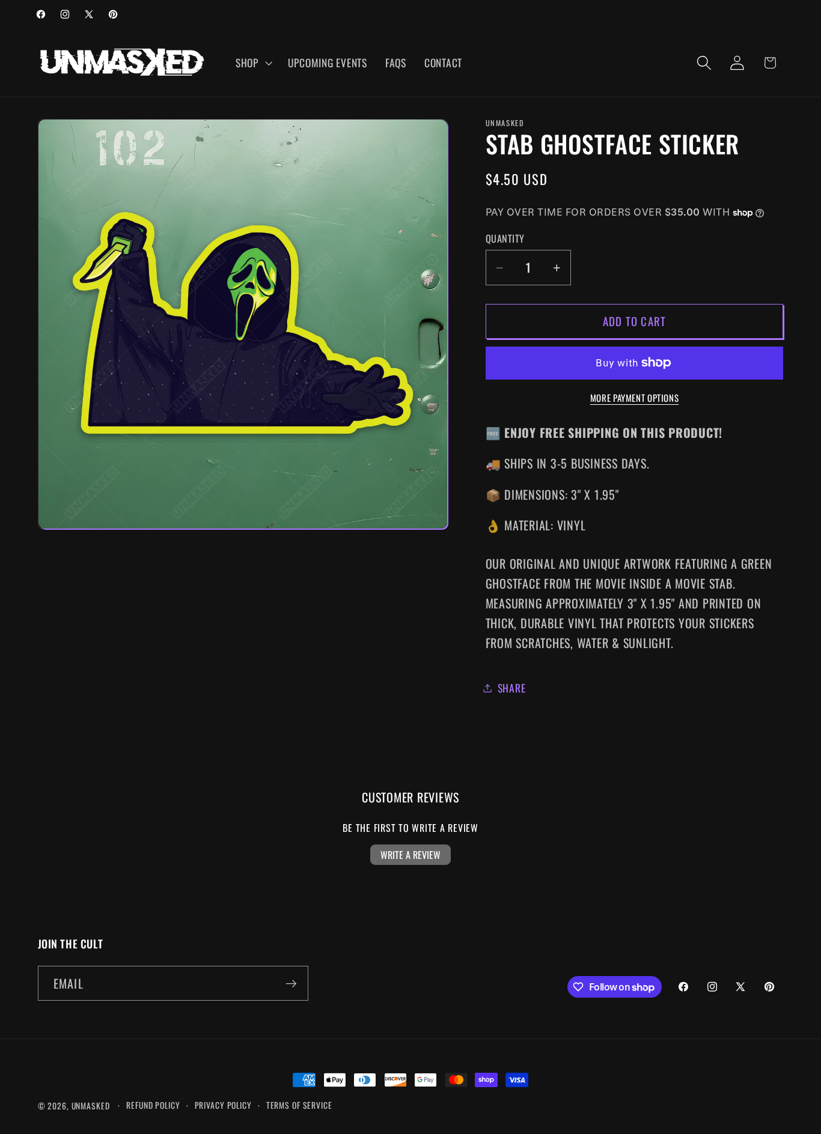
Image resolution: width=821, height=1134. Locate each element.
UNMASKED (91, 1106)
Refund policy (153, 1105)
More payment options (634, 398)
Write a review (410, 854)
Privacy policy (223, 1105)
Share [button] (512, 688)
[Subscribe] (291, 983)
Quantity (505, 239)
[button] (253, 63)
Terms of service (299, 1105)
